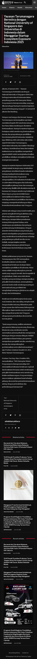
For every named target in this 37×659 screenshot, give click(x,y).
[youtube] (19, 428)
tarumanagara (8, 406)
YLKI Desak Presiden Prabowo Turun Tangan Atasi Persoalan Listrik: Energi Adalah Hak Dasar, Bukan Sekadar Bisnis (18, 460)
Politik (6, 466)
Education (5, 46)
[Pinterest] (15, 82)
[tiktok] (12, 428)
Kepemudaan (8, 529)
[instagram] (9, 428)
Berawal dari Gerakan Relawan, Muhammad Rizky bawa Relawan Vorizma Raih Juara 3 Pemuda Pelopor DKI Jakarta (18, 446)
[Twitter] (10, 82)
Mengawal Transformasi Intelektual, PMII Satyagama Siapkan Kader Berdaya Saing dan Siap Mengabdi (17, 507)
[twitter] (15, 428)
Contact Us (25, 653)
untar (5, 408)
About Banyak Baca (14, 653)
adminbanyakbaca (12, 421)
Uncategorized (9, 511)
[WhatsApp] (20, 82)
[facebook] (6, 428)
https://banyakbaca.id (10, 424)
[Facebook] (6, 82)
